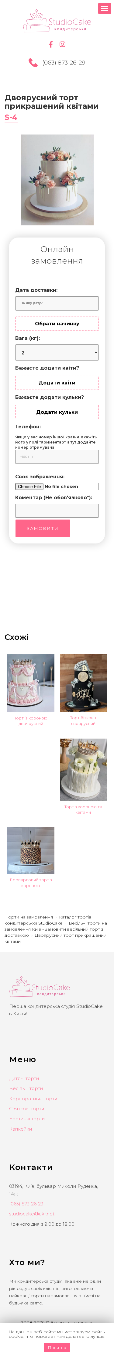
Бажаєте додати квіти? (47, 368)
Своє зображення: (39, 477)
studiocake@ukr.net (31, 1214)
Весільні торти (26, 1088)
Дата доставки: (36, 290)
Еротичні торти (27, 1118)
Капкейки (20, 1129)
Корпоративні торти (33, 1099)
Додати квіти (57, 383)
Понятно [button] (57, 1347)
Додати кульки (57, 412)
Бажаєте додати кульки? (49, 397)
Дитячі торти (24, 1078)
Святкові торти (26, 1108)
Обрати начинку (57, 324)
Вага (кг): (27, 338)
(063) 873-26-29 (63, 62)
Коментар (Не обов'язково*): (53, 497)
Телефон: (28, 427)
